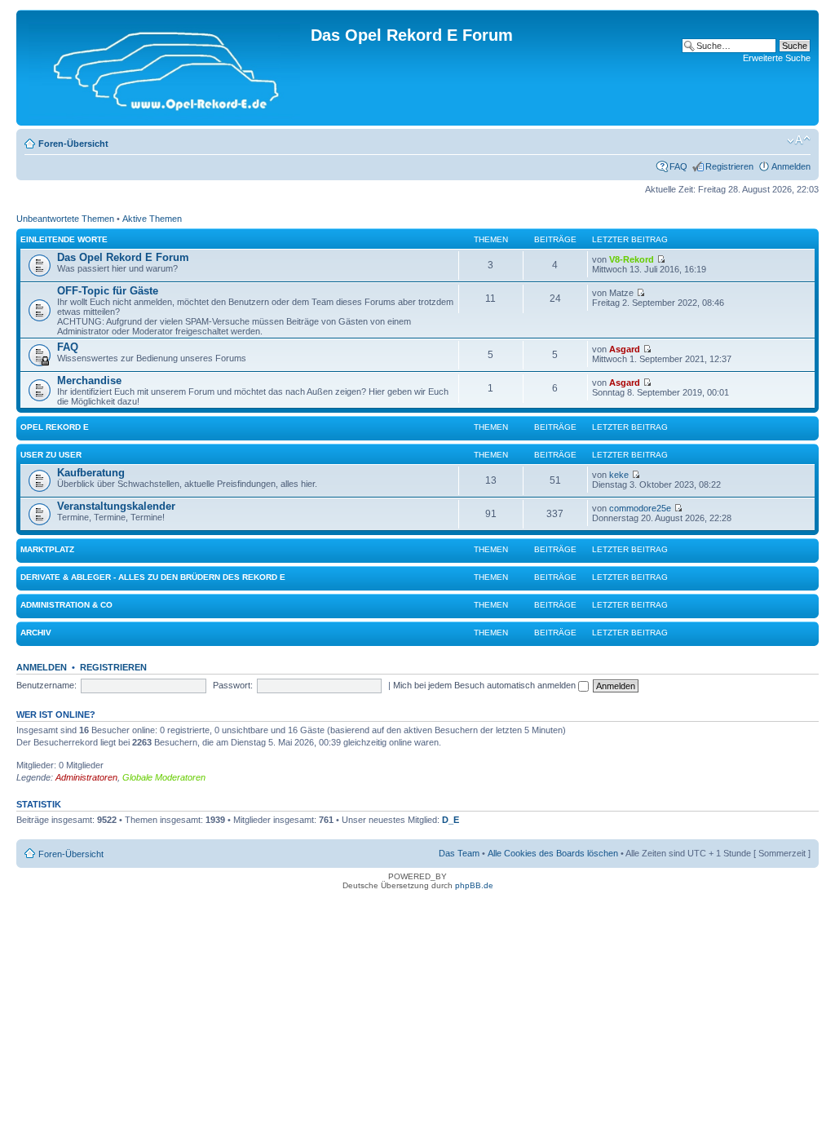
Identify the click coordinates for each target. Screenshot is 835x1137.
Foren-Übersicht (73, 143)
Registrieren (729, 166)
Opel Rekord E (54, 427)
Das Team (459, 853)
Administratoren (86, 777)
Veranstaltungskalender (116, 506)
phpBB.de (474, 885)
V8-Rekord (631, 259)
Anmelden (791, 166)
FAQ (678, 166)
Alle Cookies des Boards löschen (553, 853)
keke (619, 475)
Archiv (35, 632)
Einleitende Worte (64, 239)
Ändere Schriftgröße (799, 140)
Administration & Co (66, 604)
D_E (450, 820)
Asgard (624, 349)
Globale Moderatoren (163, 777)
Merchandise (89, 380)
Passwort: (233, 685)
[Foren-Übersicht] (165, 68)
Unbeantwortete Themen (65, 218)
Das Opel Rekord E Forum (123, 257)
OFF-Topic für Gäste (107, 291)
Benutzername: (46, 685)
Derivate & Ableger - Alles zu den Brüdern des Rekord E (152, 577)
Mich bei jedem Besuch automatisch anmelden (485, 685)
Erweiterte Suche (777, 58)
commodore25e (640, 508)
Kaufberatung (91, 473)
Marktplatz (47, 549)
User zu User (51, 454)
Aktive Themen (152, 218)
